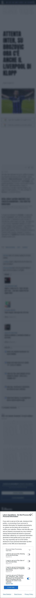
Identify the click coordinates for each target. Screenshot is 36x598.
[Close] (32, 515)
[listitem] (18, 549)
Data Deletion (7, 594)
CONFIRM (10, 587)
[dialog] (18, 554)
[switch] (28, 554)
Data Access (18, 594)
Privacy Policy (29, 594)
